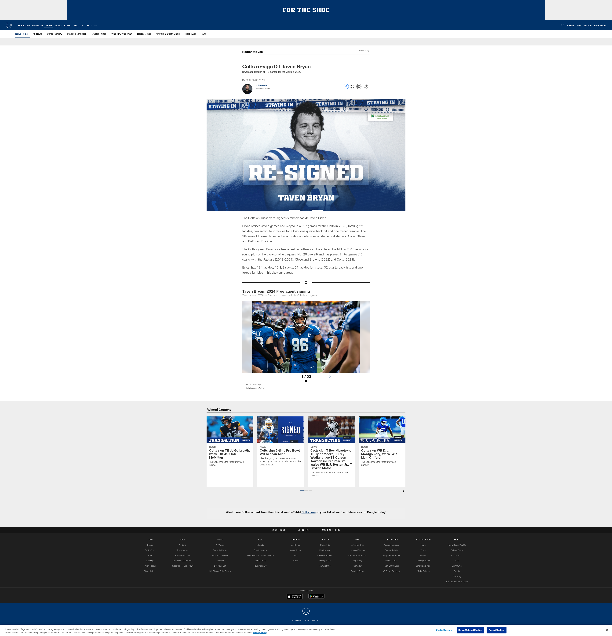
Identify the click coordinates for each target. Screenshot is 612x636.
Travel (295, 555)
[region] (306, 630)
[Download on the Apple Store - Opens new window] (294, 596)
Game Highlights (220, 550)
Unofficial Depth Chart (182, 560)
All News (182, 545)
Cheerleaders (457, 555)
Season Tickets (391, 550)
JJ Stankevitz (261, 85)
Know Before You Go (457, 545)
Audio (260, 540)
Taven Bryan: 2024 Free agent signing (276, 291)
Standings (150, 560)
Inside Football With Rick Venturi (260, 555)
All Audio (260, 545)
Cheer (295, 560)
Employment (324, 550)
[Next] (330, 376)
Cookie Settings (444, 630)
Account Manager (391, 545)
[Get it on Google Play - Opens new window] (316, 598)
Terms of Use (325, 566)
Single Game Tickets (391, 555)
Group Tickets (391, 560)
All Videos (220, 545)
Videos (423, 550)
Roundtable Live (260, 566)
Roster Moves (182, 550)
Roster (150, 545)
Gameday (357, 566)
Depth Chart (150, 550)
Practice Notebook (182, 555)
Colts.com (309, 512)
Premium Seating (391, 566)
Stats (150, 555)
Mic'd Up (220, 560)
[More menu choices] (95, 25)
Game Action (295, 550)
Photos (296, 540)
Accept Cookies (496, 630)
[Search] (562, 25)
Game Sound (260, 560)
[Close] (606, 630)
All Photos (295, 545)
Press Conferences (220, 555)
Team (150, 540)
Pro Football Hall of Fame (457, 581)
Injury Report (150, 566)
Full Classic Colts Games (220, 571)
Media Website (423, 571)
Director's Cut (220, 566)
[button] (302, 491)
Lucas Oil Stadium (357, 550)
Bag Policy (357, 560)
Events (457, 571)
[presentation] (404, 491)
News (182, 540)
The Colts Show (260, 550)
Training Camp (357, 571)
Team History (150, 571)
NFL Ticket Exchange (391, 571)
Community (457, 566)
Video (220, 540)
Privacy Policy (325, 560)
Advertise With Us (324, 555)
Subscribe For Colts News (182, 566)
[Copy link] (365, 86)
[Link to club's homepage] (9, 25)
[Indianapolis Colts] (306, 611)
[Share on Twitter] (352, 88)
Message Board (423, 560)
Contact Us (325, 545)
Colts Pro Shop (357, 545)
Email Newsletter (423, 566)
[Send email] (358, 88)
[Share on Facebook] (346, 88)
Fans (457, 560)
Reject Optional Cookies (470, 630)
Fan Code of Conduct (357, 555)
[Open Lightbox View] (306, 347)
